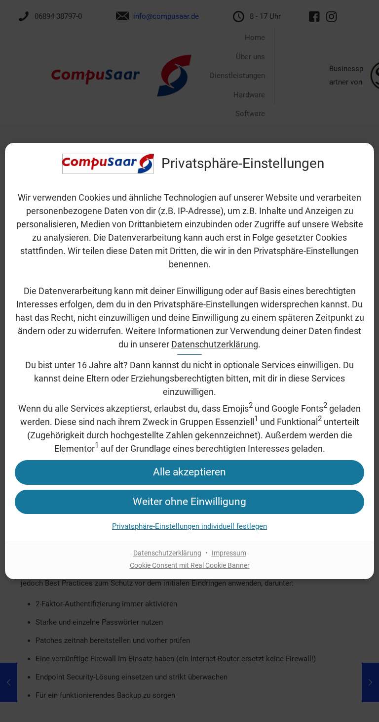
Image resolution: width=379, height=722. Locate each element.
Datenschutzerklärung (214, 344)
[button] (189, 472)
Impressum (229, 553)
